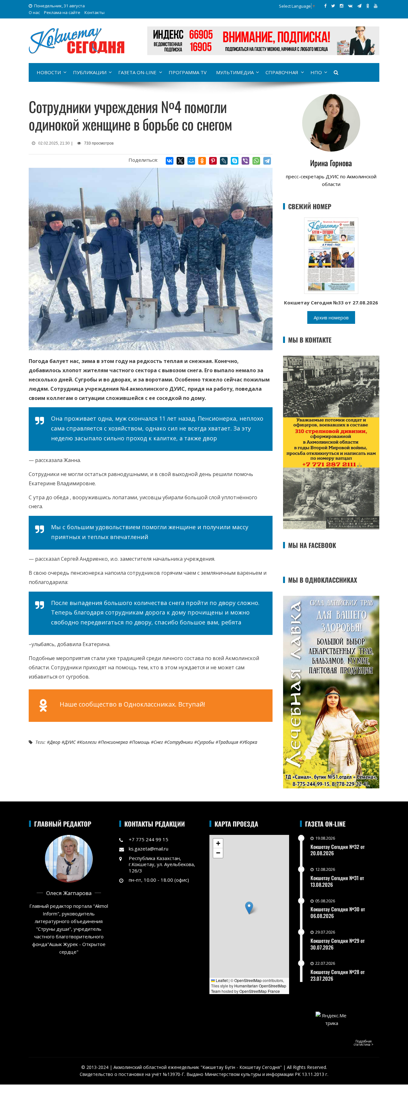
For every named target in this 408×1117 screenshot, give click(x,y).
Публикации (89, 72)
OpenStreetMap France (259, 991)
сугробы (205, 742)
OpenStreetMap (248, 980)
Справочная (282, 72)
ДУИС (70, 742)
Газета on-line (137, 72)
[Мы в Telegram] (359, 6)
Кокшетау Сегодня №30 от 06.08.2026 (337, 912)
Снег (158, 742)
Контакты (94, 12)
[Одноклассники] (202, 161)
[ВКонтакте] (169, 161)
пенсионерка (114, 742)
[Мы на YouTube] (375, 6)
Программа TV (188, 72)
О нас (34, 12)
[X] (180, 161)
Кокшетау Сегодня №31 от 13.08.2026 (337, 881)
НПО (316, 72)
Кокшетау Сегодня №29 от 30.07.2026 (337, 944)
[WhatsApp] (256, 161)
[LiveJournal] (224, 161)
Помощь (140, 742)
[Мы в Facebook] (325, 6)
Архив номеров (331, 317)
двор (55, 742)
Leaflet (221, 980)
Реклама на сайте (62, 12)
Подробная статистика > (363, 1043)
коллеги (88, 742)
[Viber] (245, 161)
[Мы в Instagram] (341, 6)
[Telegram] (267, 161)
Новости (49, 72)
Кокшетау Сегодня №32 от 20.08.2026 (337, 850)
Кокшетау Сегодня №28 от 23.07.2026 (337, 975)
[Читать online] (331, 255)
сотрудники (180, 742)
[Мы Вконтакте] (350, 6)
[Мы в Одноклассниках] (367, 6)
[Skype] (234, 161)
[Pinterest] (213, 161)
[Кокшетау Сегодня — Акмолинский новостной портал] (76, 40)
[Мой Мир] (191, 161)
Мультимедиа (235, 72)
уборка (249, 742)
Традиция (228, 742)
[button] (249, 907)
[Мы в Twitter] (333, 6)
